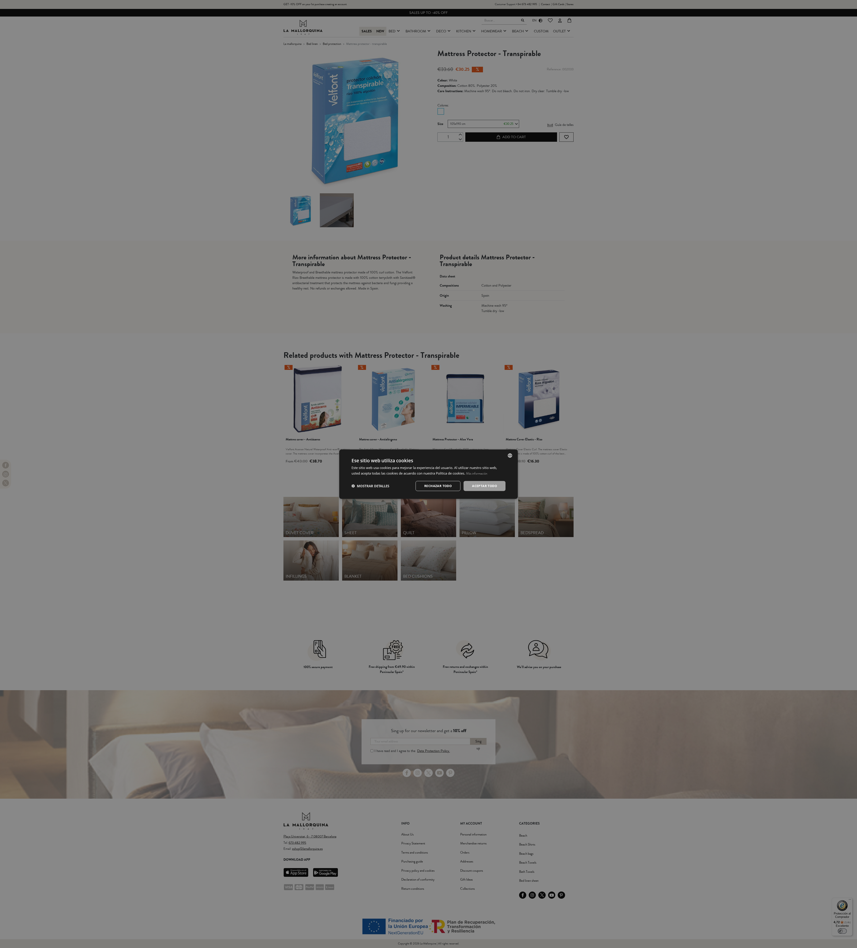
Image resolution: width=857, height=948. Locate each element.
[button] (370, 486)
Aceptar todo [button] (484, 485)
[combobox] (510, 455)
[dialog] (428, 474)
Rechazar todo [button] (438, 485)
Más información (476, 473)
